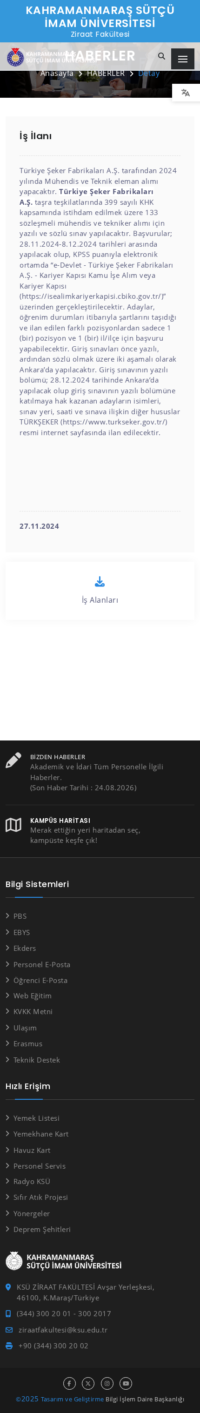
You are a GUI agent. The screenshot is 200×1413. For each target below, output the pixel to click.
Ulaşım (25, 1027)
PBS (20, 916)
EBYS (21, 932)
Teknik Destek (36, 1059)
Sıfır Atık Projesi (40, 1197)
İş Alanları (100, 600)
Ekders (24, 948)
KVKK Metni (33, 1011)
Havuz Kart (32, 1150)
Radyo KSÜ (31, 1181)
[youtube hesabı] (126, 1383)
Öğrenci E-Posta (40, 980)
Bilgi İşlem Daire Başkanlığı (145, 1399)
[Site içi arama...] (162, 56)
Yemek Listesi (36, 1118)
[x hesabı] (88, 1383)
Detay (149, 73)
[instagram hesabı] (107, 1383)
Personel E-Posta (42, 964)
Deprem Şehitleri (42, 1229)
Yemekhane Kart (41, 1133)
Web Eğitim (32, 995)
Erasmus (27, 1043)
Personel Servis (39, 1166)
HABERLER (106, 73)
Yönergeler (31, 1213)
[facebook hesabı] (69, 1383)
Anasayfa (57, 73)
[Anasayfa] (53, 57)
